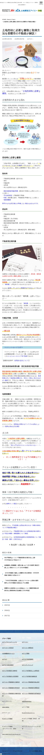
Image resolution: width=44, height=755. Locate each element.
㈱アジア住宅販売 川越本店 (9, 670)
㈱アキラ (4, 659)
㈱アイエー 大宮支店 (8, 647)
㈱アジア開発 (25, 653)
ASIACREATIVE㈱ (26, 701)
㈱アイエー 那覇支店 (27, 647)
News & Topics (11, 19)
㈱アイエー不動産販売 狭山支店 (30, 682)
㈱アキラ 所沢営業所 (27, 659)
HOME (4, 19)
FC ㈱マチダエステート (28, 712)
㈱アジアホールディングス (9, 642)
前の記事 (14, 544)
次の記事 (30, 544)
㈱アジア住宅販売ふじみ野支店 (30, 670)
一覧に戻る (22, 544)
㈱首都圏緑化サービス (8, 653)
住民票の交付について (21, 360)
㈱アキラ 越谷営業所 (8, 665)
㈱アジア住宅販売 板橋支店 (29, 676)
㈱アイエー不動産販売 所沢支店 (11, 687)
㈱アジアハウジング (27, 665)
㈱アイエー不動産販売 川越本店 (11, 682)
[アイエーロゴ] (22, 10)
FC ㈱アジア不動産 (7, 718)
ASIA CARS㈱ (5, 707)
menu (41, 4)
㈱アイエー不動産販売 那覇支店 (30, 687)
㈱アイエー (25, 642)
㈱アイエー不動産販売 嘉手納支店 (31, 693)
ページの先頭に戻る (35, 751)
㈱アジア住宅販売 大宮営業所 (10, 676)
